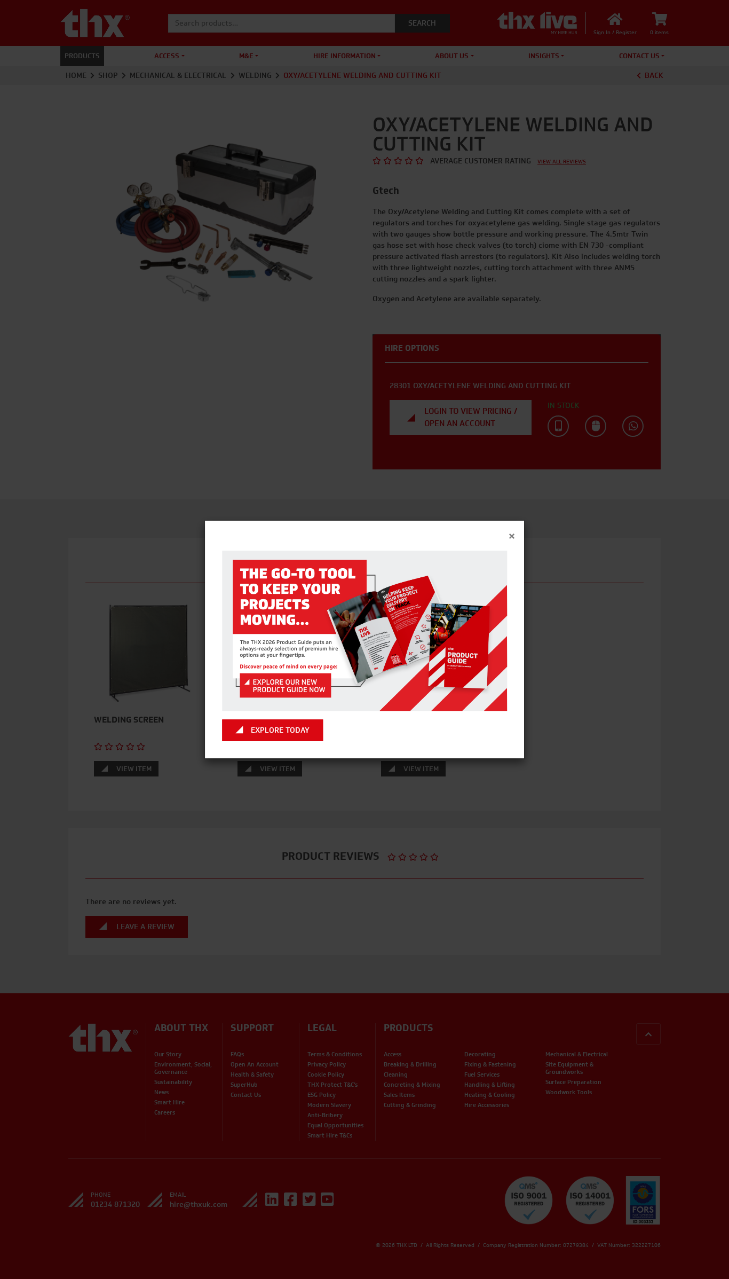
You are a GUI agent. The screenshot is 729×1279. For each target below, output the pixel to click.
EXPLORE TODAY (280, 730)
